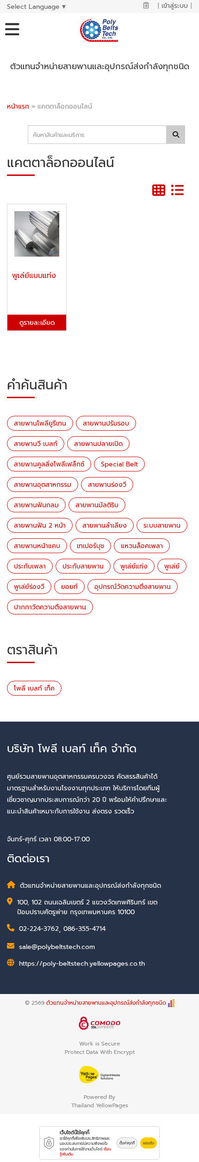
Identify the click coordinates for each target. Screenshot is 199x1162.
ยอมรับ (148, 1143)
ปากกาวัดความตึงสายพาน (50, 607)
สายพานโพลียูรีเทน (40, 423)
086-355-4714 (84, 929)
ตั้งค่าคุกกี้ (127, 1143)
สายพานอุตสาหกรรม (42, 485)
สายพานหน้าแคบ (37, 546)
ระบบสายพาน (161, 525)
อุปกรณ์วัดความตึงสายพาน (132, 587)
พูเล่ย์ (172, 566)
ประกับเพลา (30, 566)
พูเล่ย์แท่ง (134, 566)
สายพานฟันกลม (36, 505)
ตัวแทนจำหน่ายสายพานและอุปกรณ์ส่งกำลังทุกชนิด (106, 1003)
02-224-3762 (39, 929)
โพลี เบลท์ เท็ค (34, 688)
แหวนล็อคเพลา (142, 546)
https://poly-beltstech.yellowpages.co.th (82, 963)
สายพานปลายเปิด (98, 444)
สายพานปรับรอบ (106, 423)
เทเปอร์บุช (90, 546)
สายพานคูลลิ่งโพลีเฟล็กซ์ (49, 464)
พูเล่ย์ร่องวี (29, 587)
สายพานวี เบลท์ (35, 444)
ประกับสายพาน (83, 566)
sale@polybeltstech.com (57, 947)
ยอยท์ (69, 587)
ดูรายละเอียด (37, 323)
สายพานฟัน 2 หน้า (40, 525)
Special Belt (119, 464)
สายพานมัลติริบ (96, 505)
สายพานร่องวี (107, 485)
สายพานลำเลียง (104, 525)
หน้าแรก (18, 106)
